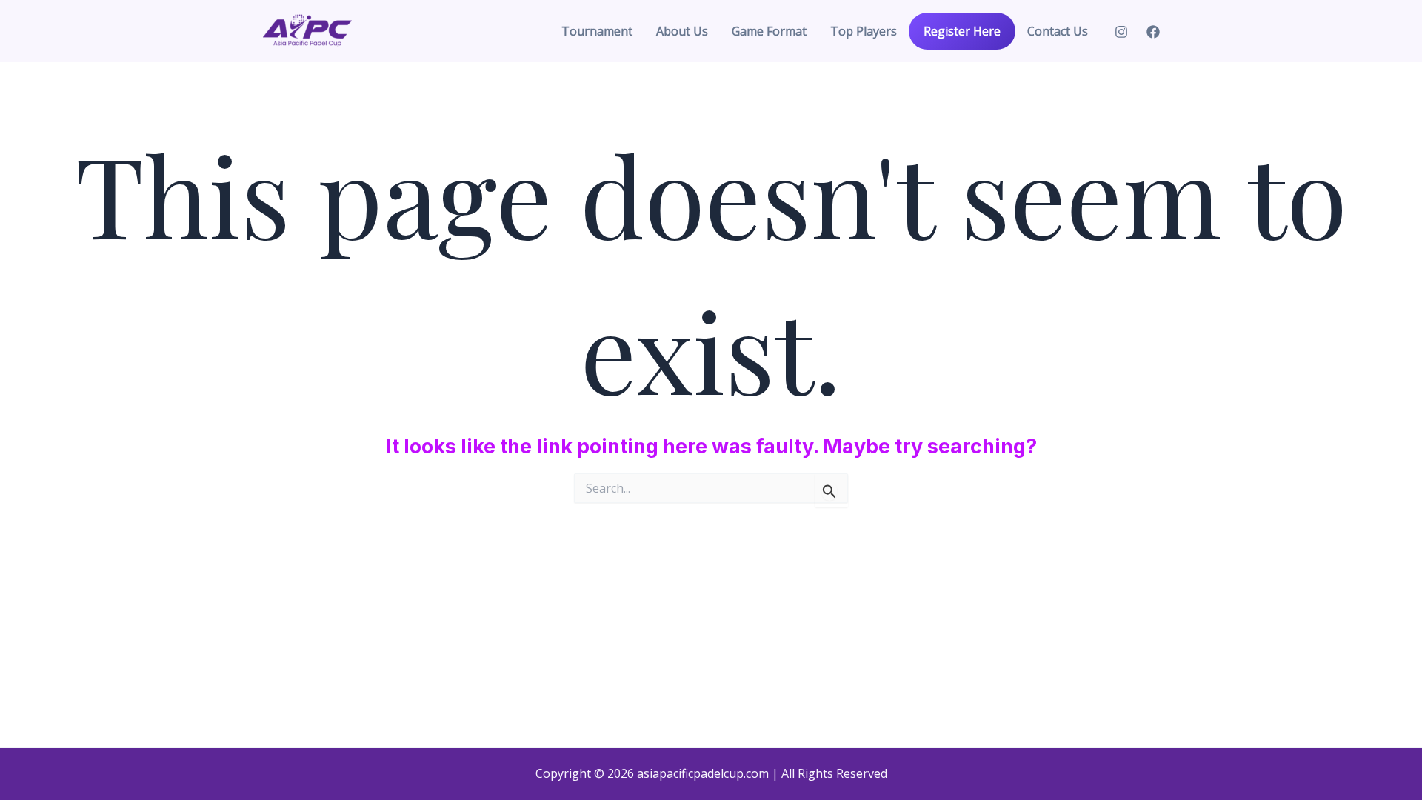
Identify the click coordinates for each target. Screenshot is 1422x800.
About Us (682, 31)
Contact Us (1057, 31)
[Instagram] (1121, 32)
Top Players (863, 31)
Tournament (596, 31)
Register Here (962, 31)
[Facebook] (1153, 32)
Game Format (769, 31)
